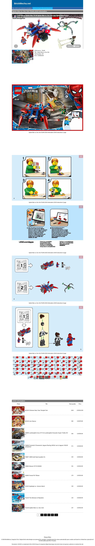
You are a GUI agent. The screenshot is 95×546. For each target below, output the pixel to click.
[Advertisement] (47, 73)
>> (56, 514)
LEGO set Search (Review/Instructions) (42, 8)
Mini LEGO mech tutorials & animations (22, 8)
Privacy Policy (47, 537)
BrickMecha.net (22, 3)
